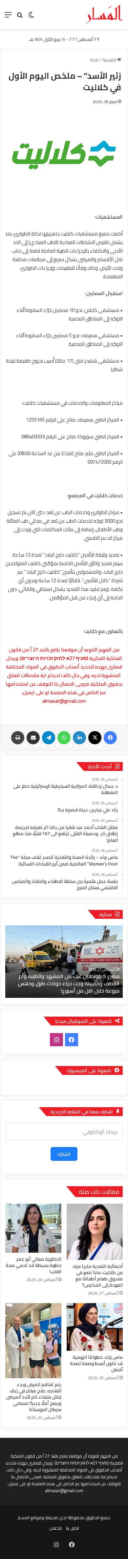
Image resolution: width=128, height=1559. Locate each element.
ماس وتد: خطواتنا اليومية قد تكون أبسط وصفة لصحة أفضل (96, 1363)
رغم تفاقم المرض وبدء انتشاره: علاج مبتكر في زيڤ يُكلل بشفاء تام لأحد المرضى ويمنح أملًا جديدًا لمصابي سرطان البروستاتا (33, 1397)
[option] (64, 961)
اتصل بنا (72, 1528)
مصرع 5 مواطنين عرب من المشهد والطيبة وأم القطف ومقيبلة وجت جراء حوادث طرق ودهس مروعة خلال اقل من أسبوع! (68, 983)
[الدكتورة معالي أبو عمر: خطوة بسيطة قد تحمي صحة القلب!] (33, 1228)
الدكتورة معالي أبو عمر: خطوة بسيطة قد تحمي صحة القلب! (33, 1265)
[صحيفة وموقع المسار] (104, 14)
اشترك (64, 1154)
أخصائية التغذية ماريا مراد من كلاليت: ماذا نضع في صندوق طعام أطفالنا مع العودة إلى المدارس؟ (98, 1275)
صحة (94, 60)
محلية (105, 914)
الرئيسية (109, 60)
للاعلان (55, 1528)
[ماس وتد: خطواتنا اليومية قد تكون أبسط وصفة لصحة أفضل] (95, 1327)
